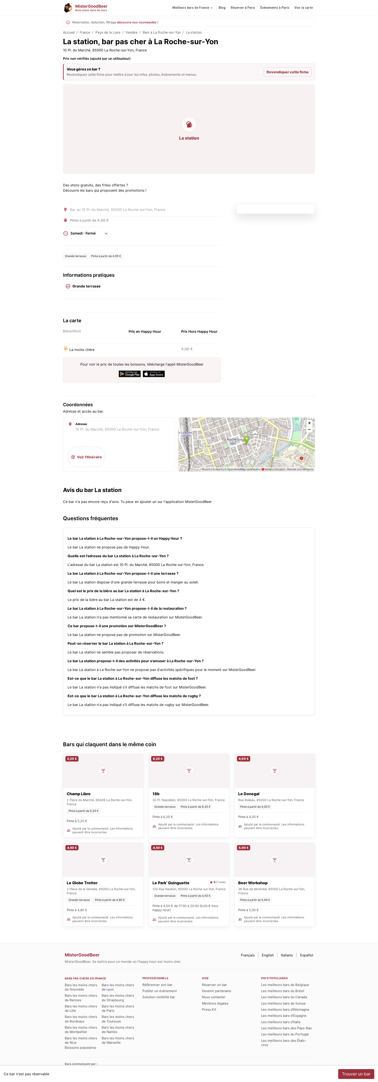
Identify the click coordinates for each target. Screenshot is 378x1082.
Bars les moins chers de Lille (81, 1008)
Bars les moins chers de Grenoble (81, 987)
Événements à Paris (274, 8)
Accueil (69, 32)
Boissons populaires (80, 1047)
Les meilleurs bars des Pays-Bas (286, 1028)
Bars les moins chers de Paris (118, 1008)
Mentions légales (215, 1003)
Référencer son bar (157, 985)
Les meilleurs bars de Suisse (283, 1003)
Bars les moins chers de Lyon (118, 987)
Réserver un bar (214, 985)
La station (194, 32)
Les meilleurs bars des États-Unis (283, 1042)
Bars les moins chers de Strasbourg (118, 997)
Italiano (287, 955)
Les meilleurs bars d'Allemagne (285, 1009)
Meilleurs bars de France (190, 8)
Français (248, 955)
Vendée (132, 32)
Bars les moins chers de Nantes (118, 1029)
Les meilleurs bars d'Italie (281, 1022)
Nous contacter (214, 997)
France (85, 32)
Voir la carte (303, 8)
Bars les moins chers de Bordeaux (81, 1019)
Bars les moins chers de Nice (81, 1040)
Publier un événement (159, 991)
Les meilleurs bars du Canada (284, 997)
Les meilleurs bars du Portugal (285, 1034)
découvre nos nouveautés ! (137, 22)
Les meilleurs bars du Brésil (282, 991)
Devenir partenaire (216, 991)
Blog (222, 8)
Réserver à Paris (243, 8)
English (268, 955)
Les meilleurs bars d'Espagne (283, 1016)
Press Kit (209, 1009)
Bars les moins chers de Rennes (81, 997)
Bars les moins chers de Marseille (118, 1040)
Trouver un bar (356, 1074)
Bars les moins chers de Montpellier (81, 1029)
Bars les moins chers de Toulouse (118, 1019)
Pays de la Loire (107, 32)
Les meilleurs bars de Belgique (285, 985)
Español (306, 955)
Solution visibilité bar (158, 997)
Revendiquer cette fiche (288, 72)
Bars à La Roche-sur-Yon (162, 32)
